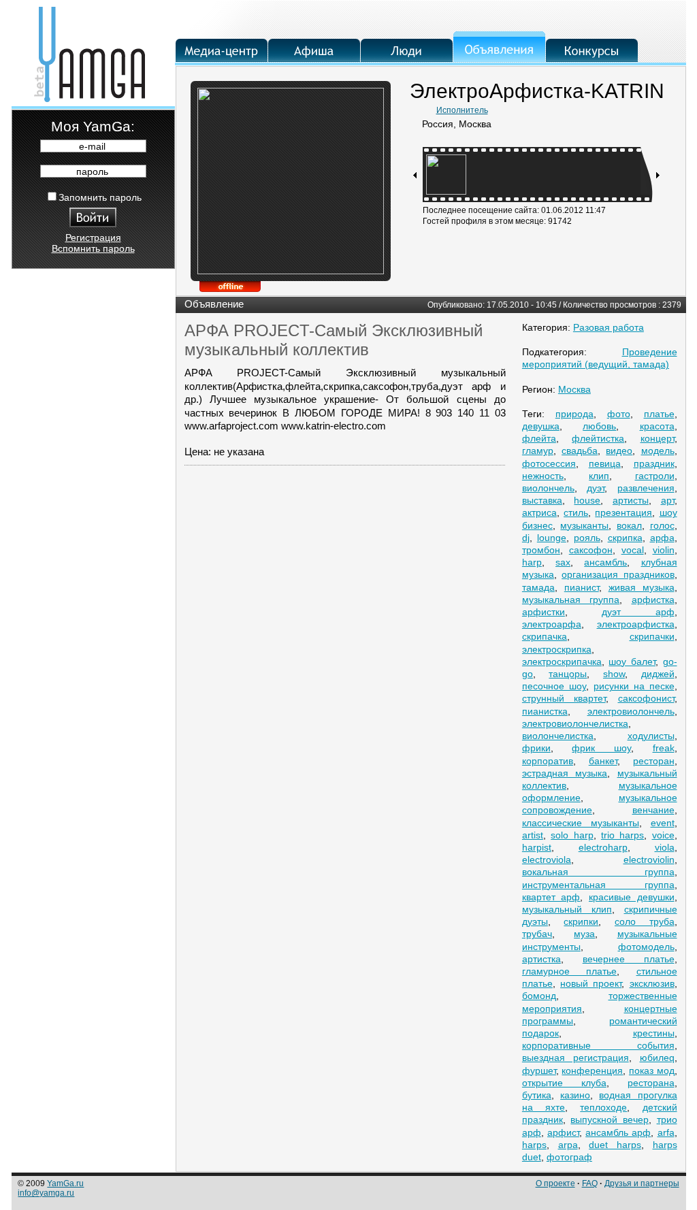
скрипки (581, 921)
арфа (662, 537)
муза (584, 933)
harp (532, 562)
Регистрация (93, 237)
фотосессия (549, 463)
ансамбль (605, 562)
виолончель (548, 488)
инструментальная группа (598, 884)
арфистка (653, 599)
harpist (536, 847)
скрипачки (652, 636)
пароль (92, 171)
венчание (653, 809)
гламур (537, 450)
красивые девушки (632, 897)
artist (532, 835)
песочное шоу (554, 686)
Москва (574, 389)
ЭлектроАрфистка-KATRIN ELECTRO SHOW (537, 101)
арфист (563, 1132)
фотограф (569, 1156)
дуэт (595, 488)
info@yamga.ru (46, 1193)
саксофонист (646, 698)
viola (665, 847)
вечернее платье (629, 958)
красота (657, 426)
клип (599, 475)
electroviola (546, 859)
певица (605, 463)
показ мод (652, 1070)
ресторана (651, 1082)
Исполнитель (462, 110)
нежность (543, 475)
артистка (541, 958)
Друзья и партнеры (641, 1183)
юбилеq (657, 1057)
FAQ (590, 1183)
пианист (581, 587)
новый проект (590, 983)
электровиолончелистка (575, 723)
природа (574, 413)
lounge (551, 537)
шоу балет (632, 661)
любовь (599, 426)
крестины (654, 1033)
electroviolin (649, 859)
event (663, 822)
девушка (541, 426)
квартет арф (551, 897)
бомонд (539, 995)
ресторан (654, 760)
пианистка (545, 711)
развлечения (646, 488)
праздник (654, 463)
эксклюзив (652, 983)
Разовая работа (608, 327)
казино (575, 1095)
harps (534, 1144)
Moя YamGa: (93, 126)
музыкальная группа (570, 599)
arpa (568, 1144)
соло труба (645, 921)
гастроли (655, 475)
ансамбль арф (618, 1132)
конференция (592, 1070)
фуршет (539, 1070)
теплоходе (603, 1107)
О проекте (555, 1183)
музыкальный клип (567, 909)
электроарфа (551, 624)
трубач (537, 933)
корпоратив (547, 760)
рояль (587, 537)
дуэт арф (638, 611)
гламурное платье (569, 971)
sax (562, 562)
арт (668, 500)
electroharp (603, 847)
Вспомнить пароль (93, 248)
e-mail (92, 146)
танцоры (568, 673)
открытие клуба (564, 1082)
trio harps (622, 835)
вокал (629, 525)
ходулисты (651, 735)
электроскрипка (556, 649)
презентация (623, 512)
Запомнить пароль (100, 197)
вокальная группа (598, 871)
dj (526, 537)
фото (618, 413)
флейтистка (598, 438)
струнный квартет (564, 698)
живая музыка (642, 587)
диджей (658, 673)
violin (664, 549)
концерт (658, 438)
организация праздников (618, 574)
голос (662, 525)
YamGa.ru (65, 1183)
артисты (631, 500)
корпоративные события (598, 1045)
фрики (536, 747)
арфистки (543, 611)
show (614, 673)
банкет (603, 760)
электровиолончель (631, 711)
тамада (538, 587)
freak (664, 747)
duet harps (615, 1144)
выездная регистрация (575, 1057)
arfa (666, 1132)
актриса (539, 512)
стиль (576, 512)
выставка (542, 500)
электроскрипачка (562, 661)
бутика (536, 1095)
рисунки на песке (634, 686)
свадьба (580, 450)
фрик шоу (601, 747)
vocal (632, 549)
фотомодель (646, 946)
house (587, 500)
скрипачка (544, 636)
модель (658, 450)
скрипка (625, 537)
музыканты (584, 525)
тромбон (541, 549)
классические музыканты (580, 822)
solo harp (572, 835)
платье (659, 413)
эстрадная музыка (564, 773)
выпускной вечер (609, 1119)
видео (619, 450)
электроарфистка (636, 624)
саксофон (591, 549)
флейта (539, 438)
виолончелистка (558, 735)
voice (663, 835)
